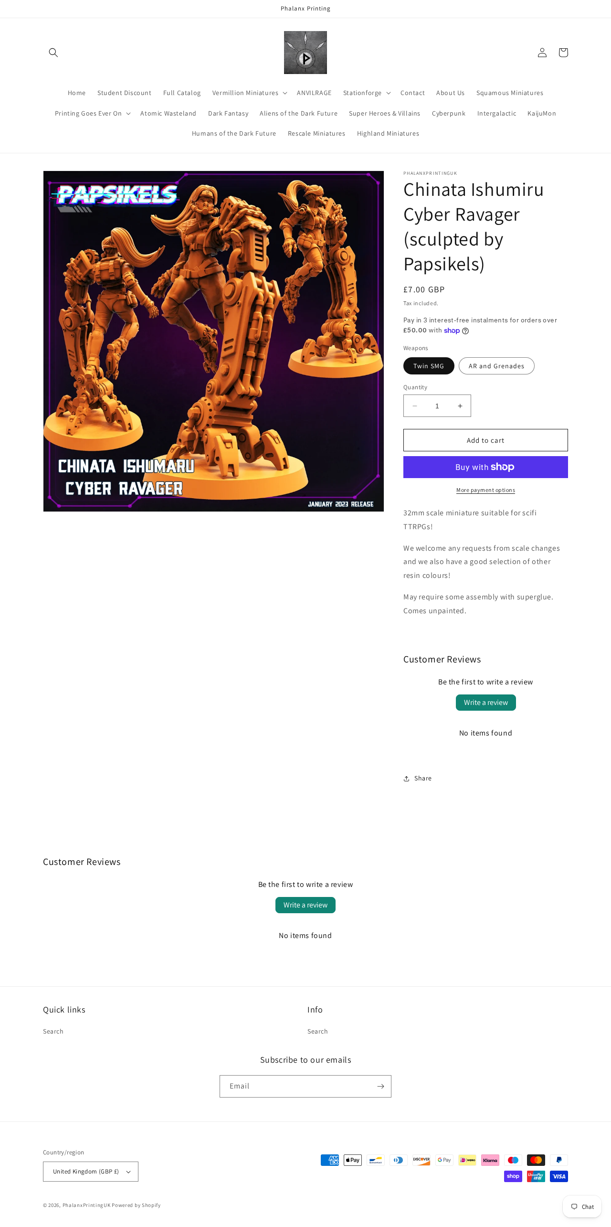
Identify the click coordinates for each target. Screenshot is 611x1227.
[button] (53, 52)
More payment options (485, 489)
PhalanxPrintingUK (87, 1205)
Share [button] (423, 778)
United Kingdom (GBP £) (86, 1171)
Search (53, 1031)
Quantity (415, 387)
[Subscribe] (380, 1086)
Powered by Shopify (136, 1205)
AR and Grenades (497, 366)
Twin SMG (428, 366)
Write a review (486, 702)
